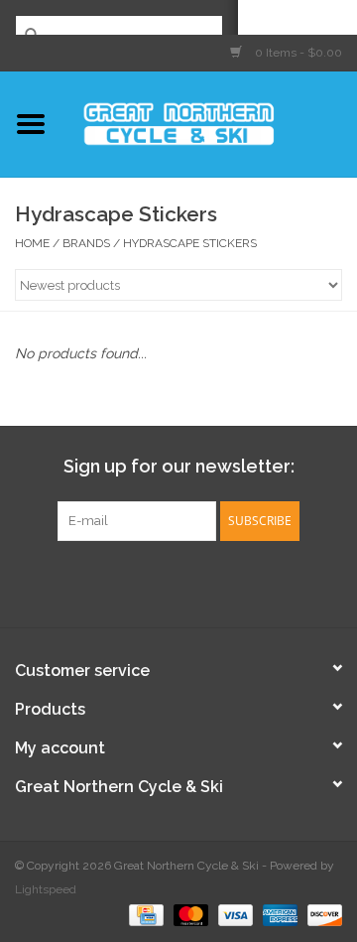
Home (32, 243)
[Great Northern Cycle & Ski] (209, 122)
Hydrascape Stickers (190, 243)
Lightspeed (45, 889)
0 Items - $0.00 (297, 53)
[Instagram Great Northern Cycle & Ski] (196, 582)
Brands (86, 243)
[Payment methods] (144, 914)
